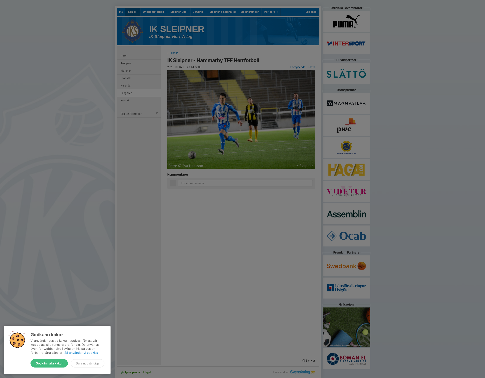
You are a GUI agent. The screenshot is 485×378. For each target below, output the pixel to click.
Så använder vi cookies (81, 353)
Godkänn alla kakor (49, 363)
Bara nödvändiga (87, 363)
